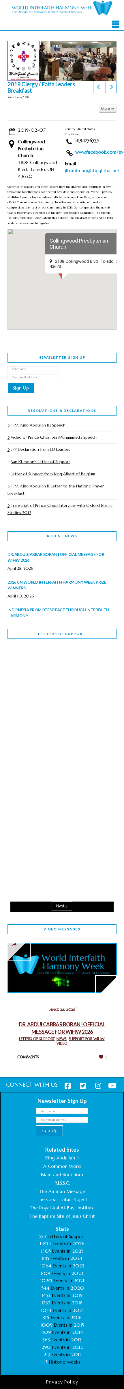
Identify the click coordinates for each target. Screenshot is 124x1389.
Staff (22, 712)
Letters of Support (62, 634)
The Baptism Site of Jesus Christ (62, 1216)
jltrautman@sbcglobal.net (92, 170)
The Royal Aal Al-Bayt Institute (62, 1208)
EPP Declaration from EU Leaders (40, 449)
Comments (28, 1057)
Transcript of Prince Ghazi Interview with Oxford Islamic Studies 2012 (59, 509)
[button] (115, 24)
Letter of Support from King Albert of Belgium (53, 473)
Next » (61, 906)
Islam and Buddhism (62, 1174)
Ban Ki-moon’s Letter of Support (40, 461)
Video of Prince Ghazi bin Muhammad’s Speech (54, 437)
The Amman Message (62, 1191)
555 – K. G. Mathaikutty (47, 666)
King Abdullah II (62, 1158)
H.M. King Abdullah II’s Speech (38, 425)
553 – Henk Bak (37, 830)
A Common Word (62, 1166)
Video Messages (62, 929)
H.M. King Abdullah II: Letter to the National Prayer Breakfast (55, 489)
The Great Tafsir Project (62, 1199)
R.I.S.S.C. (62, 1183)
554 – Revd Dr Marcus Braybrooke (45, 752)
